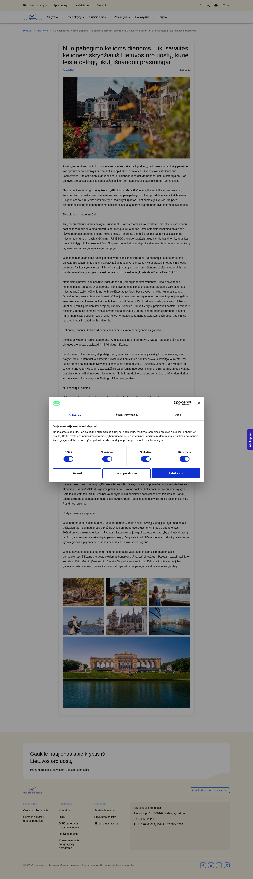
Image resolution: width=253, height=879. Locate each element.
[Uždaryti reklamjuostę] (199, 403)
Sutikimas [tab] (75, 415)
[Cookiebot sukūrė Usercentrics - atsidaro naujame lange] (176, 403)
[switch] (107, 459)
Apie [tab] (178, 414)
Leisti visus (176, 473)
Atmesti (77, 473)
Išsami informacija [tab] (126, 414)
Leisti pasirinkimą (126, 473)
